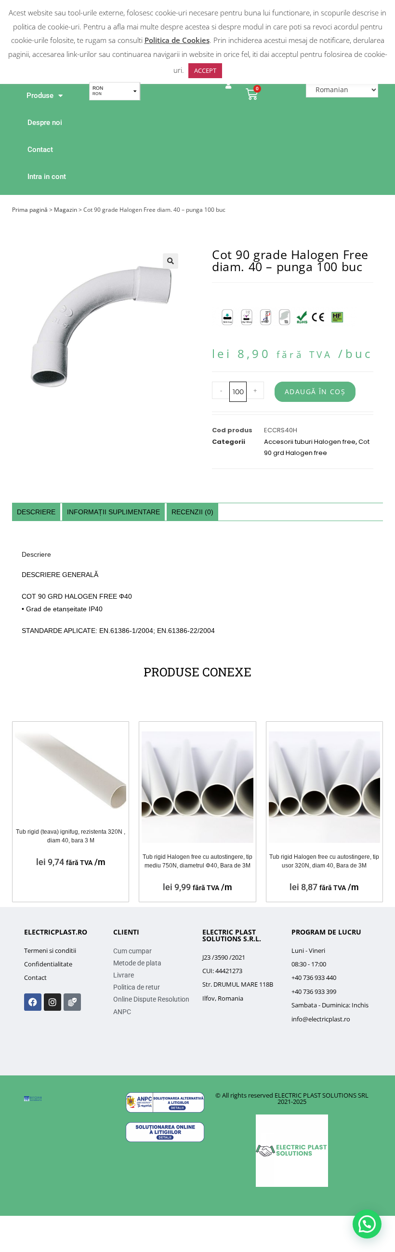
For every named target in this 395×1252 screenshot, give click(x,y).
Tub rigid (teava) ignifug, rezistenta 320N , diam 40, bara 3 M (70, 836)
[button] (170, 261)
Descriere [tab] (36, 512)
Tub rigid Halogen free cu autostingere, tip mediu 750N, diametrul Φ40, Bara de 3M (197, 861)
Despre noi (44, 122)
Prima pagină (30, 209)
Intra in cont (46, 176)
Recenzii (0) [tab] (192, 512)
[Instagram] (52, 1002)
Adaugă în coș (315, 391)
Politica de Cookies (177, 40)
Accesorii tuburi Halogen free (310, 441)
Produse (39, 95)
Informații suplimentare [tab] (113, 512)
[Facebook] (32, 1002)
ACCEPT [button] (205, 70)
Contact (40, 149)
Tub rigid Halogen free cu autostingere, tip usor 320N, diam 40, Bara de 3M (324, 861)
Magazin (65, 209)
